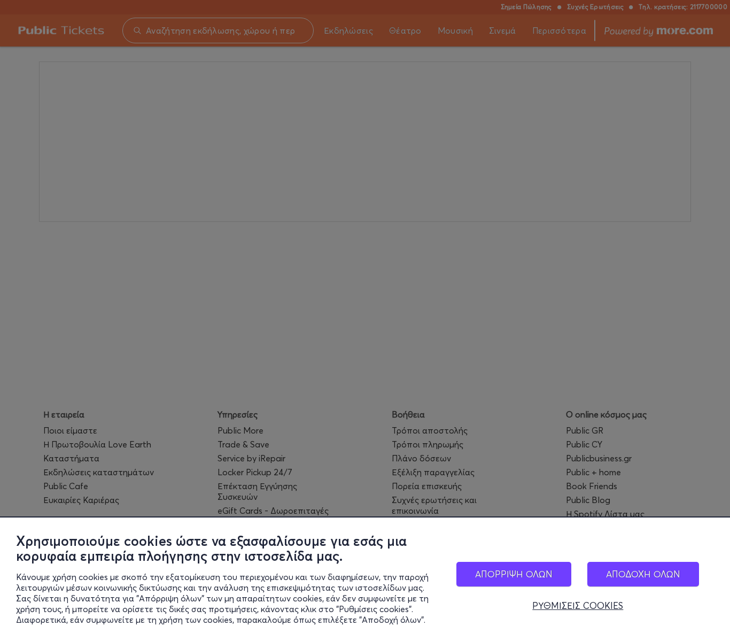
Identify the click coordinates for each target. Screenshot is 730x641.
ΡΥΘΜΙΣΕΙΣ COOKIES (577, 605)
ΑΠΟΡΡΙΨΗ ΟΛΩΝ (514, 574)
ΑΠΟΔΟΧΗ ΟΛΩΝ (643, 574)
